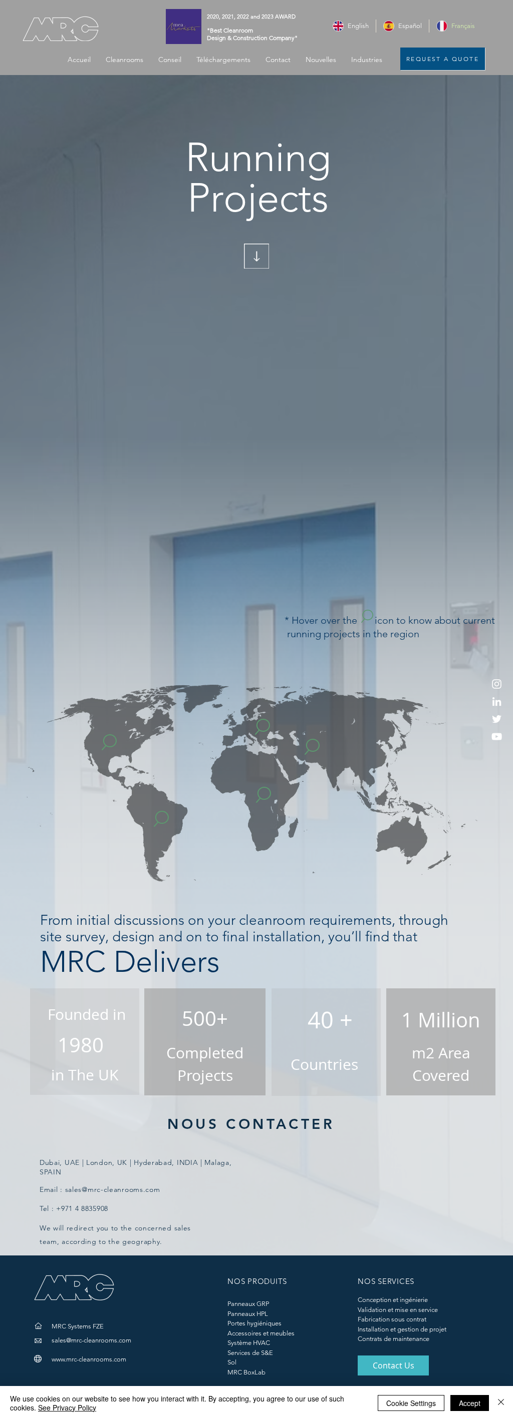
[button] (367, 60)
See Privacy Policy (67, 1407)
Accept (469, 1403)
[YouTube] (496, 736)
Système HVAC (248, 1342)
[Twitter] (496, 719)
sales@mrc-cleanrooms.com (112, 1189)
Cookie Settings (411, 1403)
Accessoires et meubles (261, 1333)
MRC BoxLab (246, 1372)
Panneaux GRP (248, 1303)
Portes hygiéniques (254, 1323)
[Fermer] (501, 1403)
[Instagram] (496, 684)
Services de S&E (250, 1352)
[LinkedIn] (496, 701)
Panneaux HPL (247, 1313)
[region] (109, 751)
